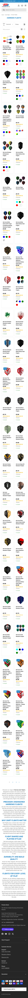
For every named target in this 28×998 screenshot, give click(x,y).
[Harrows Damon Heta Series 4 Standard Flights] (20, 371)
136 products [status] (6, 29)
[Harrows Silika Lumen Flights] (20, 74)
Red (4, 64)
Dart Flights (7, 14)
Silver (4, 135)
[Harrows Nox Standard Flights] (20, 600)
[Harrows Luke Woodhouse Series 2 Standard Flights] (7, 724)
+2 (20, 64)
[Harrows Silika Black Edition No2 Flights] (20, 215)
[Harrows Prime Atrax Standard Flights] (20, 280)
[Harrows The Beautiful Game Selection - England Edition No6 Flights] (7, 371)
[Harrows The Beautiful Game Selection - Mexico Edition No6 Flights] (7, 663)
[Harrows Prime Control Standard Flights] (7, 429)
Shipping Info (5, 957)
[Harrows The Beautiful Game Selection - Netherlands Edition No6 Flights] (20, 663)
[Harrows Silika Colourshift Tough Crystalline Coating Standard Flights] (7, 215)
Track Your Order (6, 951)
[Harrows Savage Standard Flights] (20, 109)
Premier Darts (7, 994)
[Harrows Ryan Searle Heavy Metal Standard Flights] (20, 514)
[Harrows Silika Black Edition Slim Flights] (20, 145)
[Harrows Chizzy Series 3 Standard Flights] (7, 570)
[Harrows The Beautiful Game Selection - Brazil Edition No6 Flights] (20, 724)
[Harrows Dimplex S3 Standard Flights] (7, 145)
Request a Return (6, 954)
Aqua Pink (17, 131)
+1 (7, 64)
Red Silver (22, 131)
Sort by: (7, 24)
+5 (20, 99)
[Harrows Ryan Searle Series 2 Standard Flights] (20, 429)
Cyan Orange (22, 96)
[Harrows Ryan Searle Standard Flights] (20, 542)
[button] (22, 5)
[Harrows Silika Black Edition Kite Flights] (7, 74)
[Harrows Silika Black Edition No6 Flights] (20, 343)
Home (3, 14)
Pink (22, 202)
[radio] (21, 29)
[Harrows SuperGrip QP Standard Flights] (7, 485)
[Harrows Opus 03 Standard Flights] (7, 401)
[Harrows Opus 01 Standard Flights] (7, 542)
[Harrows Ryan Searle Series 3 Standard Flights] (7, 628)
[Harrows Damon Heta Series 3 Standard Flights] (7, 280)
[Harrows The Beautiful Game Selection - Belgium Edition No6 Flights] (7, 694)
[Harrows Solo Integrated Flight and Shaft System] (7, 39)
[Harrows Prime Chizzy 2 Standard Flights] (7, 514)
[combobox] (14, 9)
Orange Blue (20, 131)
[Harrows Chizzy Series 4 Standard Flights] (20, 401)
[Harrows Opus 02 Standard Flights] (20, 457)
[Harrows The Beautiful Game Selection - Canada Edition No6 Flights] (20, 694)
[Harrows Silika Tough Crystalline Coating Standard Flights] (20, 39)
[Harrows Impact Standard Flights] (7, 600)
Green (22, 61)
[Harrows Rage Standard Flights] (20, 180)
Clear (9, 61)
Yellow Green (17, 134)
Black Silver (17, 301)
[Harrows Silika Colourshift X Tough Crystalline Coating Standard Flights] (7, 109)
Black (4, 61)
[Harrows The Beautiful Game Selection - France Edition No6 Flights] (20, 753)
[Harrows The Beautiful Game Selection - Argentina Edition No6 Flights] (7, 753)
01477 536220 (5, 968)
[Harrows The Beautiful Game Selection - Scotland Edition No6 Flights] (20, 250)
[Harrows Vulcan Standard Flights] (7, 457)
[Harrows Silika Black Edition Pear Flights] (7, 180)
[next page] (19, 782)
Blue (7, 61)
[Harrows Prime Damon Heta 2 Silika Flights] (20, 315)
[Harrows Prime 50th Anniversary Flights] (7, 250)
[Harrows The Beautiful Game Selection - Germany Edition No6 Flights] (20, 570)
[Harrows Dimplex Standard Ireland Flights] (7, 315)
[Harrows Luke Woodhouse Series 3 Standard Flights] (20, 485)
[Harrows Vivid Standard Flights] (20, 628)
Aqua (17, 202)
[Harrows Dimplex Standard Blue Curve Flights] (7, 343)
